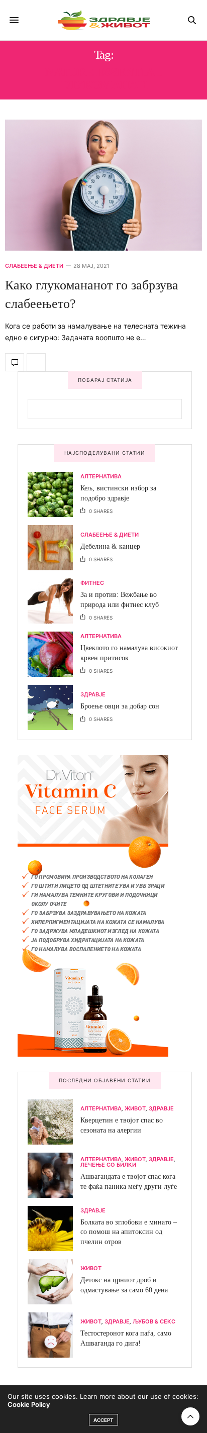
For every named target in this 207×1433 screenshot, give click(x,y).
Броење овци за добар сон (119, 706)
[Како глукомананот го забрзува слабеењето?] (103, 185)
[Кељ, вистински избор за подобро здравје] (54, 494)
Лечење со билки (108, 1165)
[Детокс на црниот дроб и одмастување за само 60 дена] (54, 1281)
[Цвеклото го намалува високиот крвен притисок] (54, 654)
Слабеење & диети (34, 266)
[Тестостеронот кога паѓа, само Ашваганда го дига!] (54, 1335)
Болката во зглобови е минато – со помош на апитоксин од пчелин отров (128, 1232)
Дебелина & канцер (110, 546)
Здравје (93, 694)
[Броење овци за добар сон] (54, 707)
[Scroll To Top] (190, 1416)
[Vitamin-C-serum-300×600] (93, 905)
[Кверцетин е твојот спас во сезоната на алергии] (54, 1122)
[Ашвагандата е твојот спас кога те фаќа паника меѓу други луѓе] (54, 1175)
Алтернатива (101, 476)
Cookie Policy (29, 1404)
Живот (135, 1108)
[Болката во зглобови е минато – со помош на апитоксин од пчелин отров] (54, 1228)
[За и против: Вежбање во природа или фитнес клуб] (54, 601)
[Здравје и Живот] (104, 20)
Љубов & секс (154, 1321)
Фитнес (92, 583)
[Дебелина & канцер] (54, 547)
